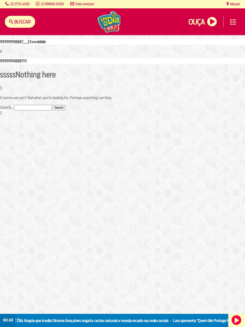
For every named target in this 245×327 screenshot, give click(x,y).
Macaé (234, 4)
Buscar (22, 21)
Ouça (197, 22)
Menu (233, 22)
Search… (6, 107)
